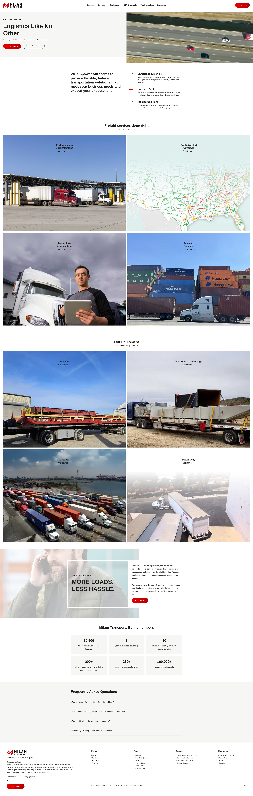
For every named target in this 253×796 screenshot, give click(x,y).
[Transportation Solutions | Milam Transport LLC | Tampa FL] (12, 5)
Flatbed (221, 760)
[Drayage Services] (188, 279)
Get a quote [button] (11, 46)
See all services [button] (125, 129)
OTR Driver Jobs (130, 5)
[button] (134, 129)
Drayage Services (183, 763)
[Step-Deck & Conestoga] (188, 399)
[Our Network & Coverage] (188, 183)
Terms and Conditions (141, 768)
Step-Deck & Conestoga (227, 755)
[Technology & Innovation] (63, 279)
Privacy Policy (139, 765)
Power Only (223, 758)
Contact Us (161, 5)
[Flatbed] (63, 399)
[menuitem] (90, 5)
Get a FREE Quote (140, 758)
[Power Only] (188, 495)
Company (91, 5)
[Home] (16, 752)
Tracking (95, 763)
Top (245, 785)
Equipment (114, 5)
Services (101, 5)
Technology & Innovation (185, 760)
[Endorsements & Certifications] (63, 183)
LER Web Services (137, 785)
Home (94, 755)
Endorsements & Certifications (187, 755)
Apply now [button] (139, 600)
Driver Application (140, 763)
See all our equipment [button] (125, 346)
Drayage (222, 763)
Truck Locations (147, 5)
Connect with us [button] (33, 46)
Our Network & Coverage (185, 758)
